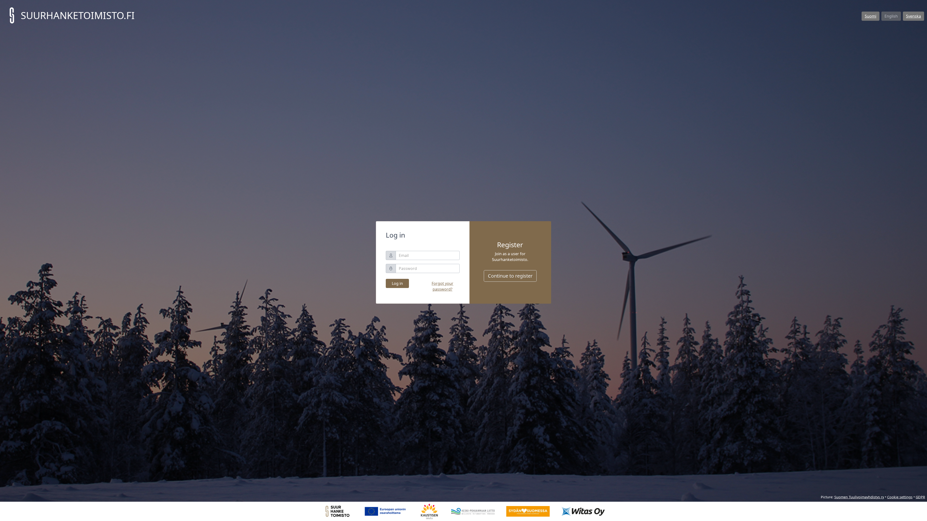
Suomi (870, 16)
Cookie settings (900, 497)
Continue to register (510, 276)
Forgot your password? (442, 286)
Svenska (913, 16)
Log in (397, 283)
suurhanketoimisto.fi (78, 15)
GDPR (920, 497)
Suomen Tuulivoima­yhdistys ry (859, 497)
